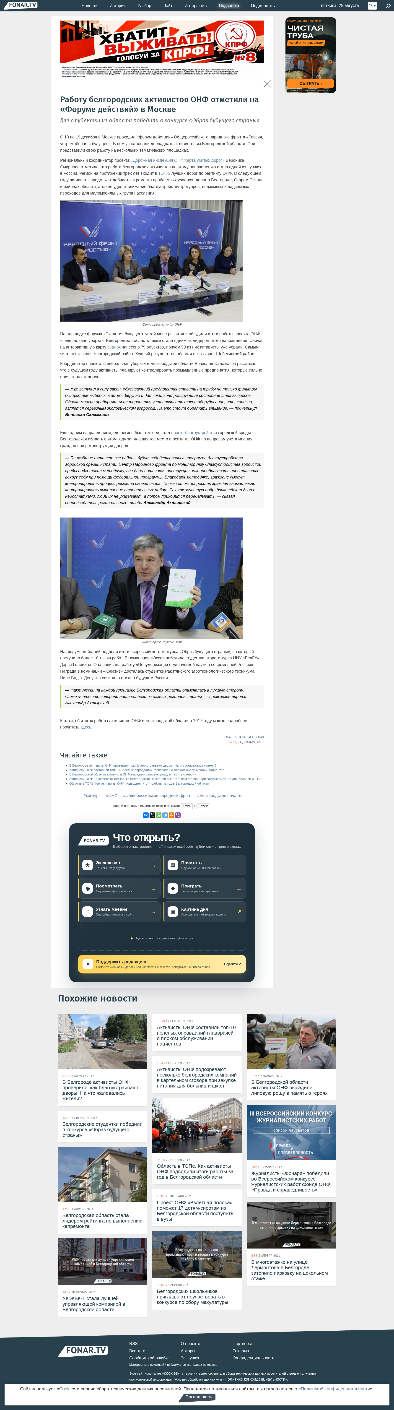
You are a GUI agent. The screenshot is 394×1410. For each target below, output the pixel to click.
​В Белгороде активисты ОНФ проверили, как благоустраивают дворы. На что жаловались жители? (142, 765)
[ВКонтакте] (146, 815)
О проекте (190, 1343)
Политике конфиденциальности (255, 1379)
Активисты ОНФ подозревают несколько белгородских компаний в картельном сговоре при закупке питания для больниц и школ (165, 779)
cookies (171, 1373)
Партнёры (242, 1343)
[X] (152, 815)
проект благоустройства (194, 432)
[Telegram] (165, 815)
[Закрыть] (267, 84)
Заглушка (190, 1358)
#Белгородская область (219, 795)
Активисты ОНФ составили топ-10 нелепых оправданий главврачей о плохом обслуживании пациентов (146, 770)
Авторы (188, 1351)
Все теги (137, 1351)
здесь (85, 727)
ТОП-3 (164, 173)
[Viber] (178, 815)
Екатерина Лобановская (244, 737)
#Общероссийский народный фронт (157, 795)
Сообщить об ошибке (149, 1358)
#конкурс (92, 795)
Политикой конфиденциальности (335, 1389)
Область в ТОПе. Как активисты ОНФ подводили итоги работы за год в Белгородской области (139, 783)
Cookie (66, 1389)
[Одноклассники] (171, 815)
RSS (133, 1343)
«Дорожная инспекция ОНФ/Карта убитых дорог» (178, 160)
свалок (114, 347)
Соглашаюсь (198, 1397)
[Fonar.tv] (20, 5)
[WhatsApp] (158, 815)
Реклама (241, 1351)
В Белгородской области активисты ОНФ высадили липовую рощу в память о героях (132, 774)
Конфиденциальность (253, 1358)
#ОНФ (112, 795)
